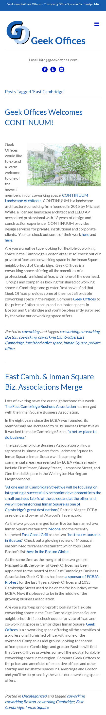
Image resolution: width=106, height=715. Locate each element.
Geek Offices (84, 298)
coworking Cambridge (56, 337)
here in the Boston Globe (48, 551)
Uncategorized (34, 696)
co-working (69, 331)
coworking (30, 331)
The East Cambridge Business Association (40, 406)
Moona (54, 528)
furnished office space (43, 342)
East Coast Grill (35, 534)
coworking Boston (20, 701)
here (85, 234)
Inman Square (75, 342)
